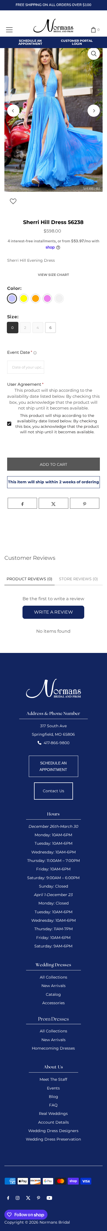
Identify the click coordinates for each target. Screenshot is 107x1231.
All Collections (53, 977)
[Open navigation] (9, 30)
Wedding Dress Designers (53, 1131)
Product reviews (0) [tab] (29, 578)
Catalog (53, 994)
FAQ (53, 1105)
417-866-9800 (56, 743)
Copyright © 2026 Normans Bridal (37, 1222)
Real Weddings (53, 1113)
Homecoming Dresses (53, 1048)
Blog (53, 1096)
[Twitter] (28, 1199)
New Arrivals (53, 985)
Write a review (53, 612)
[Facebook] (8, 1199)
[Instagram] (17, 1199)
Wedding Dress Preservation (53, 1139)
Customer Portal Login (77, 42)
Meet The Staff (53, 1079)
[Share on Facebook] (22, 503)
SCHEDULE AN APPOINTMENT (53, 766)
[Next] (94, 111)
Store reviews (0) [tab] (78, 578)
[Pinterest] (38, 1199)
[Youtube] (49, 1199)
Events (53, 1088)
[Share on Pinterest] (84, 503)
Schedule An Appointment (30, 42)
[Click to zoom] (94, 54)
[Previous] (13, 111)
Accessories (53, 1003)
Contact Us (53, 791)
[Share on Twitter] (53, 503)
